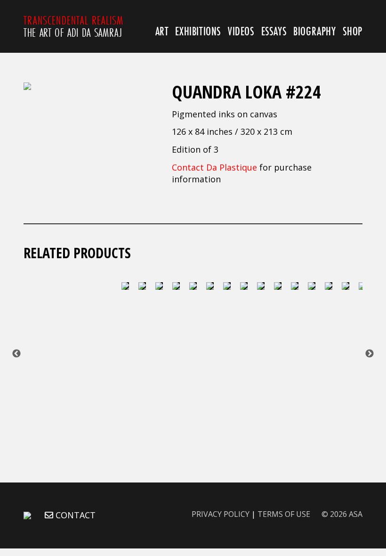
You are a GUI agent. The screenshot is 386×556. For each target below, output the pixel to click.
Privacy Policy (220, 514)
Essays (274, 31)
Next (369, 354)
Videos (241, 31)
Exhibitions (198, 31)
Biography (314, 31)
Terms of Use (283, 514)
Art (162, 31)
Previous (16, 354)
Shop (352, 31)
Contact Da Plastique (214, 167)
